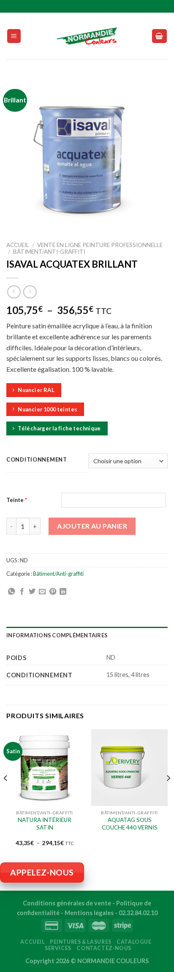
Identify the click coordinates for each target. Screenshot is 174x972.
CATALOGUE (134, 942)
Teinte (16, 500)
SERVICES (58, 948)
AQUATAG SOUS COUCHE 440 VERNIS (130, 823)
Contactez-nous (103, 948)
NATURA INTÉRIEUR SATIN (44, 823)
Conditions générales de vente (67, 903)
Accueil (17, 245)
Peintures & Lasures (80, 942)
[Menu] (14, 36)
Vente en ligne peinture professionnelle (100, 245)
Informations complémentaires (57, 635)
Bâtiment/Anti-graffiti (49, 251)
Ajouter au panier (92, 526)
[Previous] (6, 795)
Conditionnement (36, 460)
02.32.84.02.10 (138, 912)
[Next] (168, 795)
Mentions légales (89, 912)
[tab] (87, 635)
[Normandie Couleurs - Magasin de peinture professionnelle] (87, 36)
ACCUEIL (32, 942)
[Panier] (159, 36)
